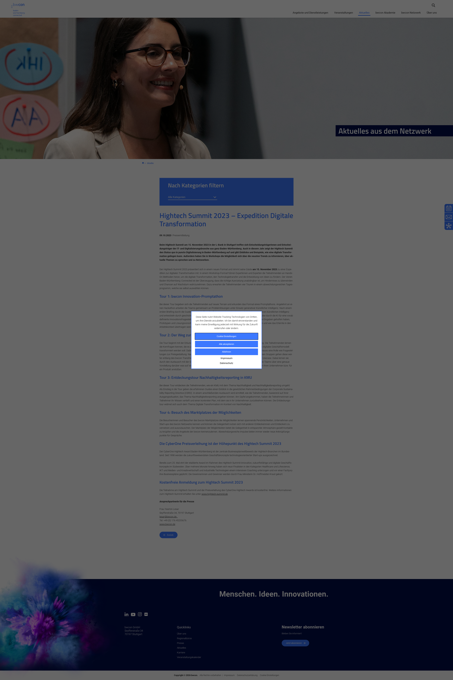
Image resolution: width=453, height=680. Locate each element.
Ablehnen (226, 351)
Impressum (227, 358)
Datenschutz (226, 363)
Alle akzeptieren (226, 344)
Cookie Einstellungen (226, 336)
